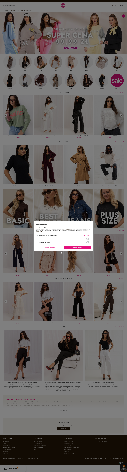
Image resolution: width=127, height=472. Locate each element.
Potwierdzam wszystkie (77, 247)
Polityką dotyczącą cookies (66, 229)
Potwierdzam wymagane (50, 247)
